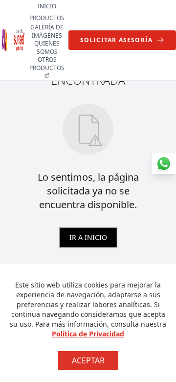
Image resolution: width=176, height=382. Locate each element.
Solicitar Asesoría (116, 40)
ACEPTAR (88, 360)
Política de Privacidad (88, 333)
